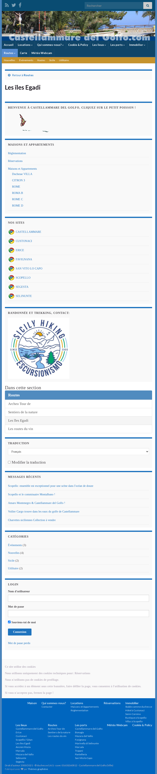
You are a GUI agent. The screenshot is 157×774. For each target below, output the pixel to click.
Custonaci (21, 736)
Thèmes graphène (38, 769)
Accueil (8, 44)
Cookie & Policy (78, 44)
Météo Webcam (41, 53)
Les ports (116, 44)
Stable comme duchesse (138, 706)
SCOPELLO (22, 277)
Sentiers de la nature (23, 412)
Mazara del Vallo (25, 754)
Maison (32, 703)
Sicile (52, 60)
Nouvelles (9, 60)
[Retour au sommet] (148, 765)
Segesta (20, 761)
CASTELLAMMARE (28, 231)
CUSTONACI (23, 241)
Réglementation (17, 153)
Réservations (15, 161)
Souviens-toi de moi (23, 622)
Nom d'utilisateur (19, 591)
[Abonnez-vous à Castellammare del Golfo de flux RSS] (7, 4)
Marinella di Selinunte (87, 743)
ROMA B (17, 193)
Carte (23, 53)
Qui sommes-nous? (49, 44)
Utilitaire (64, 60)
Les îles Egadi (18, 420)
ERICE (19, 250)
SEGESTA (21, 286)
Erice (18, 732)
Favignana (80, 739)
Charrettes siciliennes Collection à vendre (32, 520)
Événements (26, 60)
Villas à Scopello (133, 721)
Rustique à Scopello (135, 717)
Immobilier (136, 44)
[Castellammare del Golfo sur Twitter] (13, 4)
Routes (9, 53)
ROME (16, 186)
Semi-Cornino (133, 714)
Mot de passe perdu (19, 643)
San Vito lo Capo (83, 758)
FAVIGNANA (23, 259)
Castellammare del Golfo (29, 728)
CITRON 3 (18, 180)
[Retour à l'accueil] (78, 26)
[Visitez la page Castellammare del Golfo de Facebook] (20, 4)
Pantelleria (81, 754)
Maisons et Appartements (22, 168)
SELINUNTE (23, 296)
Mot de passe (16, 606)
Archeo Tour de (19, 404)
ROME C (17, 199)
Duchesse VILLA (22, 174)
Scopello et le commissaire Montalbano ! (31, 494)
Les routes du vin (20, 429)
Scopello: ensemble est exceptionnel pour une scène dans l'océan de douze (50, 485)
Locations (24, 44)
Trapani (79, 750)
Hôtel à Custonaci (135, 710)
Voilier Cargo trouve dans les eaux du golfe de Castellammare (43, 511)
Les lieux (98, 44)
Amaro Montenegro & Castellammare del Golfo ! (36, 503)
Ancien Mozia (23, 747)
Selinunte (21, 758)
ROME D (17, 205)
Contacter (47, 706)
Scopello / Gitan (24, 739)
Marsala (20, 750)
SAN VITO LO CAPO (28, 268)
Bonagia (79, 732)
